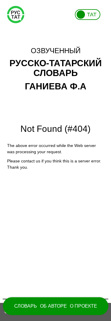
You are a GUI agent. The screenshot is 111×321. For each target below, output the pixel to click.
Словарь (25, 306)
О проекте (83, 306)
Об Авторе (53, 306)
